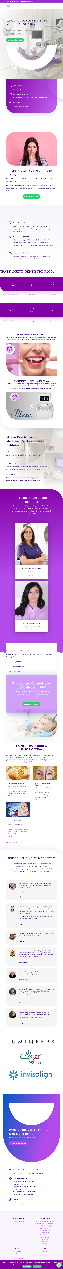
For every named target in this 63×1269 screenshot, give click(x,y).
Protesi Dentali (44, 1233)
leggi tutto (11, 796)
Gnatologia (44, 1244)
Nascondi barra (27, 1266)
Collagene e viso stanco (16, 784)
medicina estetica (41, 755)
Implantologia (45, 1237)
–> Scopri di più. (27, 762)
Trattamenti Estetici (12, 826)
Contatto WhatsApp (14, 40)
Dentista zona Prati (18, 1221)
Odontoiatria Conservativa (45, 1224)
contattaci (48, 869)
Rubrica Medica (18, 1258)
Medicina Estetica (24, 786)
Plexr (30, 240)
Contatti (18, 1252)
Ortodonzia (44, 1241)
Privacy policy (37, 1266)
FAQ (18, 1256)
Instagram (45, 1254)
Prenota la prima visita (18, 1143)
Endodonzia (44, 1239)
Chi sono (18, 1254)
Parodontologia (45, 1230)
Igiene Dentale (44, 1235)
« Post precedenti (11, 842)
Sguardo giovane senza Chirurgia (42, 784)
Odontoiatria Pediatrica (45, 1226)
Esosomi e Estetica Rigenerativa (14, 821)
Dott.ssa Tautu (12, 824)
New (9, 788)
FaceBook (45, 1252)
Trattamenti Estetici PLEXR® (44, 1221)
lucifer (10, 786)
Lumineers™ (45, 240)
